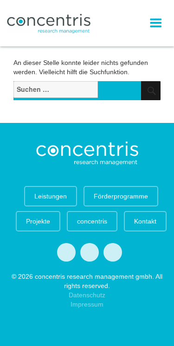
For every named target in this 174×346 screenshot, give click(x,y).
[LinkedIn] (112, 252)
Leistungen (50, 196)
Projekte (38, 221)
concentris (92, 221)
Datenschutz (87, 295)
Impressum (87, 304)
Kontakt (145, 221)
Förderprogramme (121, 196)
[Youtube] (89, 252)
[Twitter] (66, 252)
